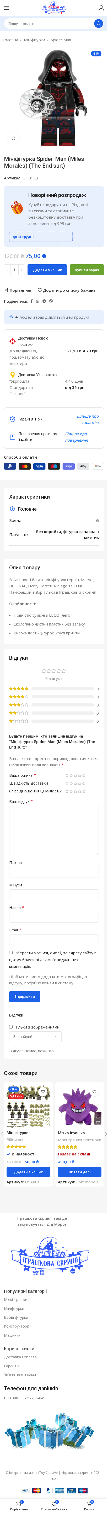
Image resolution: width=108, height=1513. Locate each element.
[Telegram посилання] (44, 301)
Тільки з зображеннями (37, 1027)
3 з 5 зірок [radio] (75, 775)
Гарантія (11, 1365)
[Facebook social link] (31, 301)
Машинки (12, 1335)
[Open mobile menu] (6, 8)
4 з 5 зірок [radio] (79, 775)
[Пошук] (98, 23)
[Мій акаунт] (101, 8)
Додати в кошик (47, 269)
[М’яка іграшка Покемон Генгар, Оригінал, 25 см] (79, 1106)
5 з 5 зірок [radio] (84, 775)
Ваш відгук (21, 801)
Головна (10, 39)
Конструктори (16, 1326)
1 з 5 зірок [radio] (67, 775)
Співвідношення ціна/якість (35, 791)
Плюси (15, 862)
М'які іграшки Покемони (79, 1139)
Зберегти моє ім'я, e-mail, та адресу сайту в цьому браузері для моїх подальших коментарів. (52, 959)
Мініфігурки (34, 39)
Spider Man (61, 39)
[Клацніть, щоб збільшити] (14, 138)
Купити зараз (87, 269)
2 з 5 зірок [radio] (71, 775)
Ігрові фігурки (16, 1317)
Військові (15, 1139)
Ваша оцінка (22, 775)
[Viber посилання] (51, 301)
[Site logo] (54, 7)
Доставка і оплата (20, 1356)
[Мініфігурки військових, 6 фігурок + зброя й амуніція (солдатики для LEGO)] (28, 1106)
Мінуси (15, 884)
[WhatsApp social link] (38, 301)
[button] (28, 1172)
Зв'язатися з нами (20, 1374)
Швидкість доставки (28, 783)
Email (15, 930)
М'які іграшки (15, 1299)
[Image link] (54, 1257)
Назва (16, 907)
